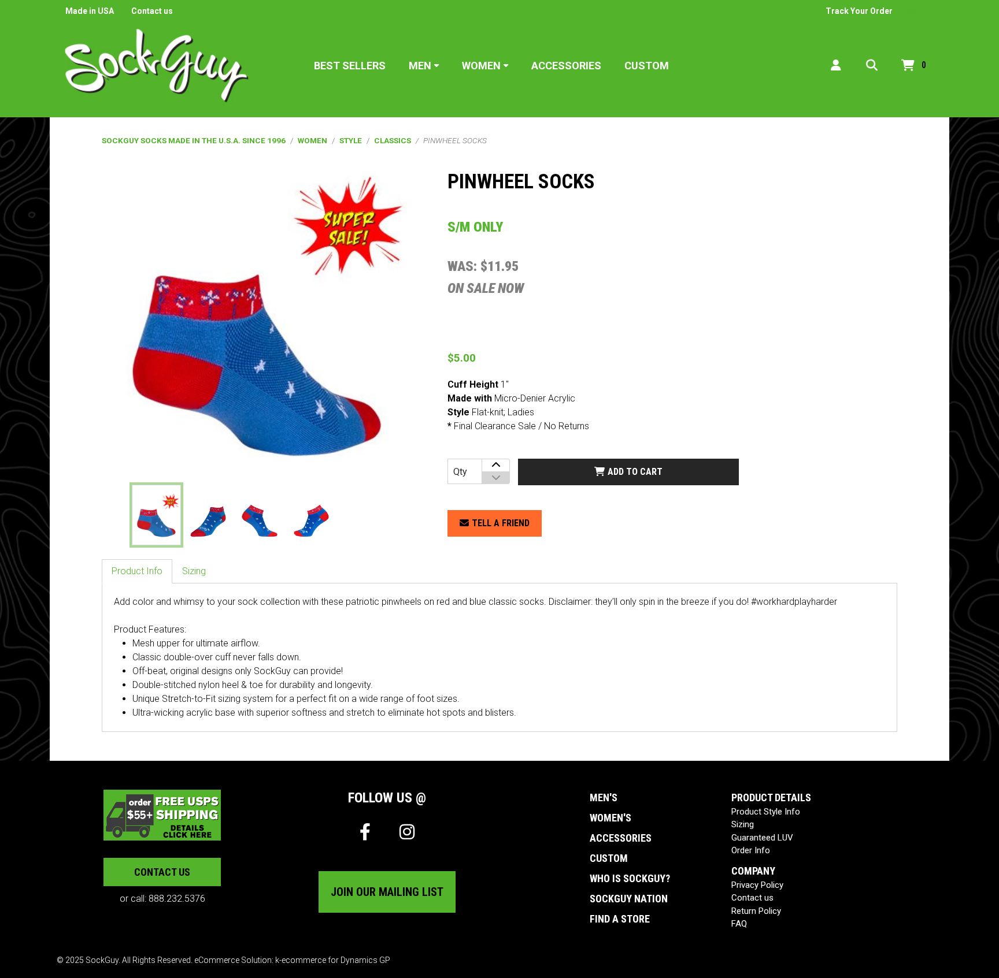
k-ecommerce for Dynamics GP (332, 960)
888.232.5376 (177, 898)
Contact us (152, 11)
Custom (646, 66)
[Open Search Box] (872, 66)
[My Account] (836, 66)
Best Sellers (350, 66)
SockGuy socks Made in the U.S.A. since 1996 (194, 140)
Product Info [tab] (137, 571)
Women (481, 66)
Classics (392, 140)
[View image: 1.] (156, 515)
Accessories (566, 66)
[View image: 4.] (311, 515)
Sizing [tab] (194, 571)
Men (420, 66)
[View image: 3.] (259, 515)
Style (350, 140)
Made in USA (89, 11)
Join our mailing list (387, 892)
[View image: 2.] (208, 515)
